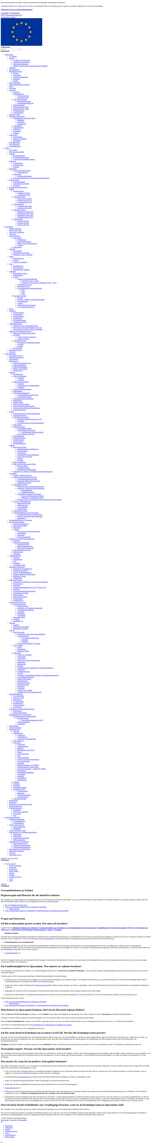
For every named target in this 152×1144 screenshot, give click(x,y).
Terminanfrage (18, 374)
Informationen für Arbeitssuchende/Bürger (23, 832)
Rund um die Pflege (19, 447)
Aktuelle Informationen (20, 524)
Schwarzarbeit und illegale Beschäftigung (26, 408)
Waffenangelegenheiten (21, 382)
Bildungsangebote (19, 840)
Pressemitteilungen (19, 821)
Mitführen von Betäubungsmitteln (33, 498)
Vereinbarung (21, 124)
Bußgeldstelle (17, 391)
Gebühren (16, 784)
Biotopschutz (21, 664)
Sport (11, 264)
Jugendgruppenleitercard (25, 103)
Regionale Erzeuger (15, 350)
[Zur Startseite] (11, 15)
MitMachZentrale (19, 105)
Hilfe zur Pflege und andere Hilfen (24, 464)
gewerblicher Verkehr (24, 397)
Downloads (17, 131)
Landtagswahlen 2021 (24, 206)
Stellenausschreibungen (21, 64)
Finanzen (12, 623)
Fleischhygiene (18, 552)
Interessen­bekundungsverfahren (19, 84)
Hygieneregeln (49, 939)
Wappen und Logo (15, 228)
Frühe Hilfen (17, 425)
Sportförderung (18, 266)
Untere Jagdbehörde (19, 376)
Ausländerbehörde (15, 556)
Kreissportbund (18, 268)
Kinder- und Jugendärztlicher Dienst (25, 477)
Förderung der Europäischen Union (20, 804)
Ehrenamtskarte (18, 113)
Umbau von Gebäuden (24, 690)
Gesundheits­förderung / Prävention (20, 520)
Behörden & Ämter (19, 576)
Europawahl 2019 (23, 223)
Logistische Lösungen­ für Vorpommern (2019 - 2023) (39, 283)
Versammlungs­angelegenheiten (23, 399)
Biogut (19, 752)
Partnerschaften (14, 180)
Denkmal (12, 249)
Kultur (11, 256)
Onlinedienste (13, 359)
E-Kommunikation (15, 728)
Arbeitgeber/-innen (19, 565)
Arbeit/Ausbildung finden (17, 830)
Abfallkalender (22, 737)
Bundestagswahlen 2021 (25, 213)
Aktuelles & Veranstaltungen (22, 569)
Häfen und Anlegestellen (21, 404)
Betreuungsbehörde (19, 462)
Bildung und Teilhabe (20, 369)
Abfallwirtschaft (14, 729)
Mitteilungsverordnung (20, 628)
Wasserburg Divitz (23, 286)
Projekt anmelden (23, 96)
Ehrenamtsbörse (18, 94)
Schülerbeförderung (15, 808)
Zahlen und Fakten (15, 230)
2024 (23, 292)
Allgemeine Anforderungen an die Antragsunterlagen (30, 582)
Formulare (20, 380)
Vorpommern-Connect (24, 285)
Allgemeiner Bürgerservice (22, 363)
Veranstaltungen (14, 70)
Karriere (11, 58)
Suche (11, 880)
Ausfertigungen (18, 165)
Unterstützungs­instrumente (22, 847)
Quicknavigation (12, 858)
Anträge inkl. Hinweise (16, 825)
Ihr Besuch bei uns (15, 877)
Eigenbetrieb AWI (19, 789)
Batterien (20, 748)
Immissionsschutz (23, 651)
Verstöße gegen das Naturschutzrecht (29, 692)
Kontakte (20, 460)
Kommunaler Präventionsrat (18, 187)
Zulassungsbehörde (19, 365)
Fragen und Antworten (24, 456)
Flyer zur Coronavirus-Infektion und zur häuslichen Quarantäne (25, 907)
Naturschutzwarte (23, 685)
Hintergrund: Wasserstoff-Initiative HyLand (27, 328)
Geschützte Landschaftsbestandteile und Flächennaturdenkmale (38, 675)
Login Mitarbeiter (15, 146)
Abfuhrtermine (18, 733)
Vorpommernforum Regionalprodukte (29, 288)
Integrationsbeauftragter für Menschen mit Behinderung (31, 178)
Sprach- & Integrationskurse (22, 572)
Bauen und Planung (15, 580)
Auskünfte (20, 612)
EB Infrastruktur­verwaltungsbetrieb (24, 716)
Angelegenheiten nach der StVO (28, 395)
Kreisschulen (17, 711)
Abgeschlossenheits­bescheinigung (24, 591)
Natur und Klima (14, 236)
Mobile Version (14, 909)
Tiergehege (21, 688)
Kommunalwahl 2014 (24, 202)
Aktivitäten (21, 122)
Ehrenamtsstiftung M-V (21, 107)
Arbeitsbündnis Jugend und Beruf (24, 118)
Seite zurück (5, 1120)
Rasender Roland (23, 718)
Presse (11, 86)
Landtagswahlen (18, 204)
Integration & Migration (17, 567)
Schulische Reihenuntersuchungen (28, 481)
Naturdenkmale (22, 681)
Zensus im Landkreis (20, 139)
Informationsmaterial (20, 787)
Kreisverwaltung (10, 354)
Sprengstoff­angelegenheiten (22, 389)
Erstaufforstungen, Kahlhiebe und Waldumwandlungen (35, 668)
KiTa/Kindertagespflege (21, 417)
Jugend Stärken (18, 442)
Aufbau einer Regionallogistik (27, 279)
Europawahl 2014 (23, 225)
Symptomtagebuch (11, 953)
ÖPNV (11, 309)
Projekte (16, 277)
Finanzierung (21, 453)
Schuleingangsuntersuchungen (27, 479)
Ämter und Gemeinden (16, 232)
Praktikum (16, 554)
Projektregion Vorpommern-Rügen (28, 342)
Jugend (11, 412)
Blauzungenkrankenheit (25, 546)
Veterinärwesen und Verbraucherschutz (22, 539)
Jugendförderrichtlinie (24, 428)
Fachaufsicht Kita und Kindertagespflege (30, 423)
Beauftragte (13, 169)
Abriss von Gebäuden (24, 655)
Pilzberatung (21, 518)
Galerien (16, 260)
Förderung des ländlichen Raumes (20, 331)
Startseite (4, 858)
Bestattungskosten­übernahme (26, 470)
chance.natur (17, 238)
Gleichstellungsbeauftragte (22, 170)
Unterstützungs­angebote (21, 838)
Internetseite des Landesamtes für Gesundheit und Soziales (52, 1025)
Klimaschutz (17, 247)
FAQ (15, 561)
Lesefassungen (18, 163)
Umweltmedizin (22, 507)
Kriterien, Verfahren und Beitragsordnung (31, 299)
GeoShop (16, 619)
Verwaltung (17, 75)
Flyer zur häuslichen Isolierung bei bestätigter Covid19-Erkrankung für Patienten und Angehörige (37, 911)
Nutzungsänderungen (20, 597)
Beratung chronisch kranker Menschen (30, 516)
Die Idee (20, 298)
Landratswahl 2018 (23, 195)
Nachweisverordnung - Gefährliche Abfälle (31, 769)
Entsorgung (17, 743)
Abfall (19, 647)
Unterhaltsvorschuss (19, 415)
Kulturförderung (18, 258)
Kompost (16, 782)
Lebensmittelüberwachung (22, 550)
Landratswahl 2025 (23, 193)
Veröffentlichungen (19, 320)
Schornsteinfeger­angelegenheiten (24, 406)
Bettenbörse (17, 528)
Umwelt (11, 630)
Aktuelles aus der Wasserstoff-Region (25, 326)
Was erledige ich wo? (16, 356)
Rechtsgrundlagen (19, 156)
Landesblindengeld (23, 468)
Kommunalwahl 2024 (24, 199)
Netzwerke (21, 535)
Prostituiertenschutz (19, 410)
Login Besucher (14, 144)
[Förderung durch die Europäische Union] (21, 45)
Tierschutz (16, 541)
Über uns (12, 853)
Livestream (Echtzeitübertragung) (24, 159)
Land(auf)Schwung (19, 341)
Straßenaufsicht (18, 600)
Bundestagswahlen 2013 (25, 217)
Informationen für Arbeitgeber (19, 842)
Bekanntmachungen (15, 71)
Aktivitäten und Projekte (21, 184)
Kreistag (16, 73)
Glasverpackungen (23, 761)
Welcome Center (14, 114)
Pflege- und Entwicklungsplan (27, 243)
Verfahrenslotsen (18, 440)
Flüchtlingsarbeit (18, 111)
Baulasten (16, 589)
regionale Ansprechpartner (21, 845)
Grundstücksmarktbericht (25, 610)
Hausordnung (13, 800)
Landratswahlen (18, 191)
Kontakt (16, 133)
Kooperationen (18, 275)
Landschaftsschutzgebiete (25, 677)
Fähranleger (21, 724)
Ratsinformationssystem (21, 157)
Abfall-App (21, 735)
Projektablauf (17, 318)
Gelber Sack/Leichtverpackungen (28, 759)
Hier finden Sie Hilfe (20, 526)
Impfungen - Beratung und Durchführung (30, 488)
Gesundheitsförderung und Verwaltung (26, 513)
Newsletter (12, 88)
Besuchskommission (24, 537)
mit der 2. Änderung (54, 930)
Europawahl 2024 (23, 221)
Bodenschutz (21, 649)
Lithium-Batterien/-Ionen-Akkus (27, 767)
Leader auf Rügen (23, 339)
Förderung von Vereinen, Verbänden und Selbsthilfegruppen (33, 471)
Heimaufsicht (17, 400)
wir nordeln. (13, 56)
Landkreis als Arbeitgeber (21, 60)
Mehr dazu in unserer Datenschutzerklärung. (17, 9)
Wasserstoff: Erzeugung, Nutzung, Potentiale (27, 329)
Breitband (16, 79)
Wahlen (15, 81)
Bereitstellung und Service (26, 750)
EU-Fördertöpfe (18, 701)
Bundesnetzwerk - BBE (21, 109)
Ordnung (12, 372)
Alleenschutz (21, 657)
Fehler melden (13, 871)
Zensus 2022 (13, 135)
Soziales (11, 445)
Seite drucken (22, 1120)
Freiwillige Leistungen (20, 812)
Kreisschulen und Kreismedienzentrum (21, 709)
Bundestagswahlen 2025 (25, 212)
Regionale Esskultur (19, 296)
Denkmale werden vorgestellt (22, 255)
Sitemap (11, 873)
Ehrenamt (12, 90)
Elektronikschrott (23, 754)
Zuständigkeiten (22, 791)
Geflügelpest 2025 (23, 544)
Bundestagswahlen (19, 210)
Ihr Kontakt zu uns (15, 855)
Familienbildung (18, 436)
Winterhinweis (22, 780)
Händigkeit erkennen (24, 483)
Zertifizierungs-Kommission (26, 305)
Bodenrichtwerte (22, 606)
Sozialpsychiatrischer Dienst (22, 475)
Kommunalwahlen (19, 197)
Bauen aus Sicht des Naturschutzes (28, 660)
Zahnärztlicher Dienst (20, 511)
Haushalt (16, 167)
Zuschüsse (16, 185)
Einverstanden (15, 13)
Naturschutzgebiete (23, 683)
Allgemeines (17, 834)
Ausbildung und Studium (21, 62)
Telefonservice (18, 371)
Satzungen (20, 793)
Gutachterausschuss (19, 604)
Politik (7, 148)
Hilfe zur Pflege (22, 466)
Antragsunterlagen (19, 827)
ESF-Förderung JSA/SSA (25, 434)
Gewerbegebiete (18, 696)
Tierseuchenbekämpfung (21, 542)
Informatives (17, 700)
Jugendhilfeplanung (19, 443)
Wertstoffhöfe (21, 778)
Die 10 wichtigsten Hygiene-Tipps (16, 905)
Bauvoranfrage (18, 584)
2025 (23, 290)
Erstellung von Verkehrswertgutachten (29, 608)
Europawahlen (18, 219)
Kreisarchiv (13, 802)
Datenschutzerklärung (24, 176)
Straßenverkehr (18, 402)
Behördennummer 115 (16, 357)
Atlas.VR (12, 352)
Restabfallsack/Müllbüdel (25, 772)
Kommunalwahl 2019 (24, 200)
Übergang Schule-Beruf (17, 116)
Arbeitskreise (21, 533)
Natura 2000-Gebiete (24, 679)
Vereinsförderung (19, 705)
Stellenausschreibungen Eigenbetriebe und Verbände (30, 66)
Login (11, 879)
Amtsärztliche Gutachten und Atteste (29, 494)
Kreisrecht (12, 161)
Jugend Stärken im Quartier (26, 430)
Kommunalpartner (19, 182)
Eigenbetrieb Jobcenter (12, 817)
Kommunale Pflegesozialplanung (28, 455)
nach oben (13, 1120)
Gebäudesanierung (23, 671)
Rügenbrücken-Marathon (21, 270)
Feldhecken (21, 670)
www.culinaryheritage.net (25, 307)
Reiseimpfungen (27, 490)
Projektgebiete (18, 314)
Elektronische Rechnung (21, 627)
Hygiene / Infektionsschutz (22, 501)
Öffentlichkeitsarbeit (24, 795)
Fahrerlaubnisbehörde (20, 367)
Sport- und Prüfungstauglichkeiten (33, 496)
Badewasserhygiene (23, 503)
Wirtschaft (12, 271)
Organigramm (13, 726)
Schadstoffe (21, 774)
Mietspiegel (21, 614)
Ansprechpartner (22, 797)
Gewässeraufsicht (23, 636)
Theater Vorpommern (20, 262)
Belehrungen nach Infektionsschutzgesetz (30, 486)
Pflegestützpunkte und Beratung (27, 449)
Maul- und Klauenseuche (25, 548)
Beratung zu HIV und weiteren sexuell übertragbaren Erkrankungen (39, 499)
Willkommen (9, 55)
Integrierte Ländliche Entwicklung (24, 333)
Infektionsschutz (22, 505)
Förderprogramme (19, 427)
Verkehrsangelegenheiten (21, 393)
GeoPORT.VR (18, 621)
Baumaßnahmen (18, 316)
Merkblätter (17, 829)
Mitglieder (20, 120)
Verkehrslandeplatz (23, 722)
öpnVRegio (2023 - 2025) (30, 281)
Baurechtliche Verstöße (20, 593)
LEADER (16, 335)
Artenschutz (21, 658)
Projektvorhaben (18, 313)
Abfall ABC (21, 744)
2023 (23, 294)
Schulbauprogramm (15, 806)
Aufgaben (20, 378)
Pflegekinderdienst (19, 438)
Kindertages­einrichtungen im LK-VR (29, 419)
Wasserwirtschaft (18, 632)
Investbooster (17, 348)
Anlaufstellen (17, 126)
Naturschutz (17, 653)
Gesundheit (13, 473)
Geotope (20, 673)
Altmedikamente (22, 746)
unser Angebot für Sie (20, 843)
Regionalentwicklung (24, 242)
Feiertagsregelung (23, 757)
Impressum (12, 867)
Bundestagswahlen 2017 (25, 215)
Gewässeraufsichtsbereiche (30, 638)
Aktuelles (12, 68)
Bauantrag (16, 585)
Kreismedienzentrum (20, 713)
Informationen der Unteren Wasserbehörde (31, 634)
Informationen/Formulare (21, 253)
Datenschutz (17, 174)
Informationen (17, 137)
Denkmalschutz (18, 595)
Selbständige (17, 836)
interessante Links (19, 617)
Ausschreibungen (14, 83)
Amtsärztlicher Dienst (20, 485)
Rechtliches (17, 141)
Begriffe (20, 458)
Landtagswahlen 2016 (24, 208)
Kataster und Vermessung (17, 602)
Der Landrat (13, 150)
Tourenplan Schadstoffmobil (26, 739)
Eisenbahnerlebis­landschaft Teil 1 (32, 720)
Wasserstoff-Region (15, 324)
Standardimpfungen (28, 492)
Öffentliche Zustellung (16, 851)
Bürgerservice (13, 361)
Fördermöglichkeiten (24, 101)
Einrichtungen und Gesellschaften (20, 714)
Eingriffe (20, 666)
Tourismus (12, 234)
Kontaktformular (14, 142)
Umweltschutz (18, 645)
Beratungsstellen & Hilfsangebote (24, 574)
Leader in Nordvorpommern (26, 337)
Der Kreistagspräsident (16, 152)
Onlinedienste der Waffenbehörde (28, 385)
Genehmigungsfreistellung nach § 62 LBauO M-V (29, 587)
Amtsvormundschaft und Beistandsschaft (26, 413)
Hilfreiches (16, 129)
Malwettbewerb (18, 741)
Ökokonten (21, 686)
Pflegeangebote (22, 451)
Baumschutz (21, 662)
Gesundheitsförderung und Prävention (29, 514)
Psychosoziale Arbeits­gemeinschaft (28, 531)
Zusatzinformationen (20, 322)
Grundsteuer (21, 615)
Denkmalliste (17, 251)
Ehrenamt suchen (23, 98)
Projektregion (21, 240)
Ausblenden (5, 13)
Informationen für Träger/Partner (19, 849)
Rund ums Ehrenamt (20, 99)
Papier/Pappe (21, 771)
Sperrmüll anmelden (19, 799)
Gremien (16, 529)
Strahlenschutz (22, 509)
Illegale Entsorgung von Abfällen (28, 765)
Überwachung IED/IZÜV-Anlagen (28, 643)
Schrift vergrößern (15, 865)
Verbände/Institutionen (20, 77)
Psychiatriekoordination (17, 522)
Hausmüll (20, 763)
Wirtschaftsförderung (16, 694)
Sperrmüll (20, 776)
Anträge (20, 303)
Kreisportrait (9, 227)
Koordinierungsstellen (20, 571)
